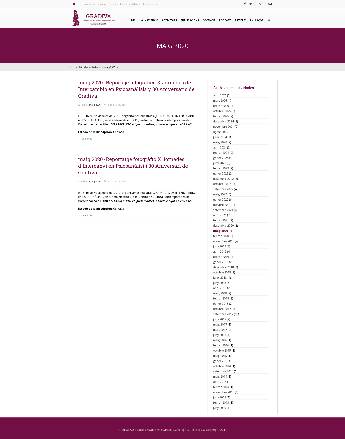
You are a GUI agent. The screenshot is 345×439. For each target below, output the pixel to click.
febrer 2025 (221, 116)
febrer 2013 (221, 403)
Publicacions (190, 20)
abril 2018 (219, 288)
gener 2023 (220, 173)
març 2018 (220, 293)
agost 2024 (220, 132)
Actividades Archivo (89, 67)
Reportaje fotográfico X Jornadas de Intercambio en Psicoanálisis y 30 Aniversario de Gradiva (136, 89)
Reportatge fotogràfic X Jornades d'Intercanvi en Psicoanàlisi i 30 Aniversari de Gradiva (133, 166)
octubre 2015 (222, 350)
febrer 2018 (221, 298)
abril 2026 (219, 95)
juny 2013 (219, 397)
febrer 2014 (221, 387)
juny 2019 (219, 246)
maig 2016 (220, 340)
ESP (260, 4)
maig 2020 (220, 231)
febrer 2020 (221, 236)
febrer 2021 (221, 220)
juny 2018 (219, 283)
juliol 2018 (220, 278)
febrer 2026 (221, 106)
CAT (270, 4)
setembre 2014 (223, 371)
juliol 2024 (220, 137)
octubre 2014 (222, 366)
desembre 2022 (223, 179)
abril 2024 (219, 147)
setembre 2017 (223, 314)
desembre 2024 (223, 121)
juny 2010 (219, 408)
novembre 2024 (223, 127)
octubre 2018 (222, 272)
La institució (149, 20)
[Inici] (93, 18)
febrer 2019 (221, 257)
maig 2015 (220, 356)
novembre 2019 (223, 241)
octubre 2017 (222, 309)
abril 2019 (219, 252)
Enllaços (256, 20)
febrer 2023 (221, 168)
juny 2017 (219, 319)
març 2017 (220, 330)
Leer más (87, 138)
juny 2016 (219, 335)
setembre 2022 (223, 189)
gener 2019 (220, 262)
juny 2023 (219, 163)
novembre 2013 (223, 392)
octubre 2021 (222, 205)
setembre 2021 (223, 210)
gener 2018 (220, 304)
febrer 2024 (221, 153)
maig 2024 (220, 142)
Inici (133, 20)
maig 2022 (220, 194)
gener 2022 (220, 199)
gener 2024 (220, 158)
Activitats (169, 20)
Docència (209, 20)
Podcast (225, 20)
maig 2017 (220, 324)
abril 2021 (219, 215)
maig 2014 (220, 376)
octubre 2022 (222, 184)
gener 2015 (220, 361)
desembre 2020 (223, 225)
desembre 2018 (223, 267)
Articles (241, 20)
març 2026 (220, 101)
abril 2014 (219, 382)
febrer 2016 (221, 345)
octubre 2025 (222, 111)
